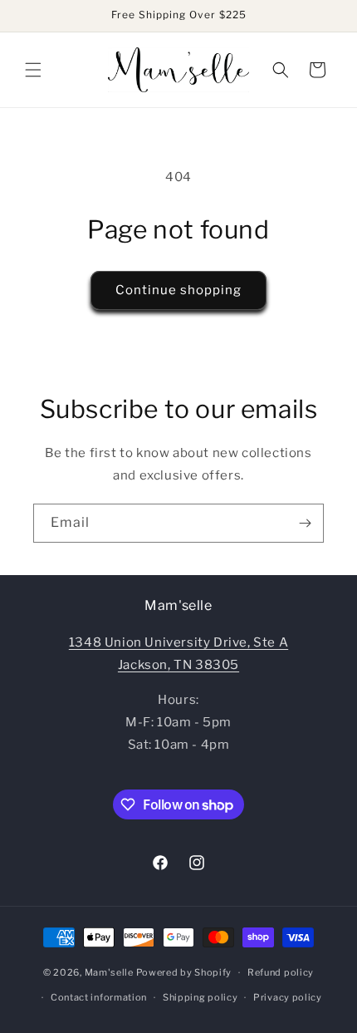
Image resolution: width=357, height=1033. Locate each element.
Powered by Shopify (184, 972)
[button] (33, 70)
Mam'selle (109, 972)
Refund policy (280, 972)
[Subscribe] (304, 523)
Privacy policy (287, 997)
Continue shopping (178, 290)
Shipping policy (200, 997)
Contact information (99, 997)
